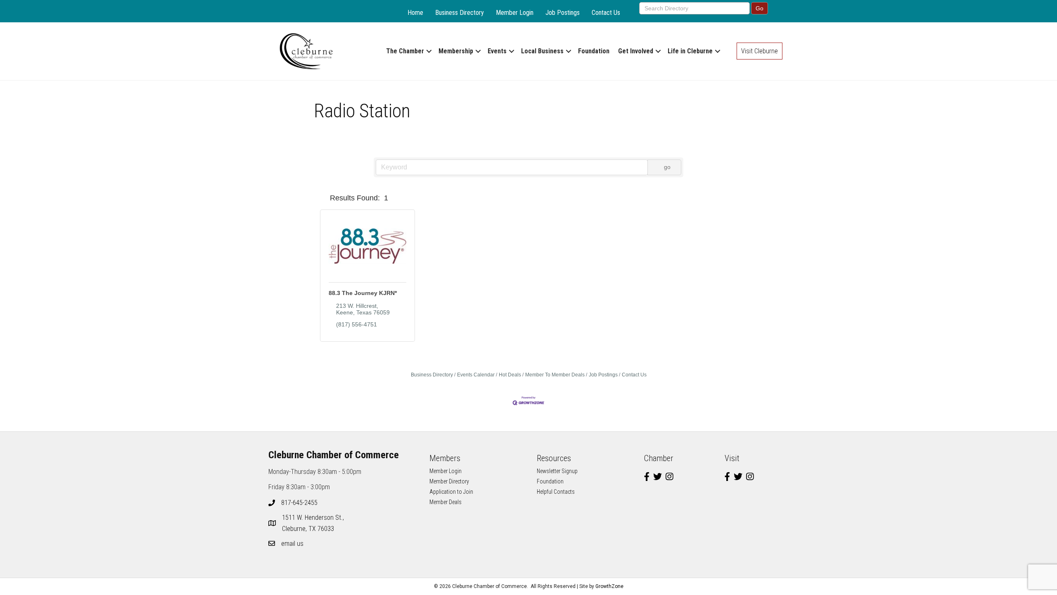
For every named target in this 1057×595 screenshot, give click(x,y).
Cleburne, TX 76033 (314, 523)
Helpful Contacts (556, 491)
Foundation (593, 51)
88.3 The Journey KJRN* (363, 293)
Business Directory (459, 13)
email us (292, 543)
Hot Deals (510, 375)
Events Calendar (476, 375)
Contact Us (606, 13)
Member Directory (449, 481)
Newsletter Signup (557, 471)
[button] (323, 198)
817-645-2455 (299, 503)
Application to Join (451, 491)
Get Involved (635, 51)
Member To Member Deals (555, 375)
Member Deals (445, 502)
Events (497, 51)
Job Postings (562, 13)
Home (415, 13)
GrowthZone (609, 586)
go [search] (667, 167)
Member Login (514, 13)
